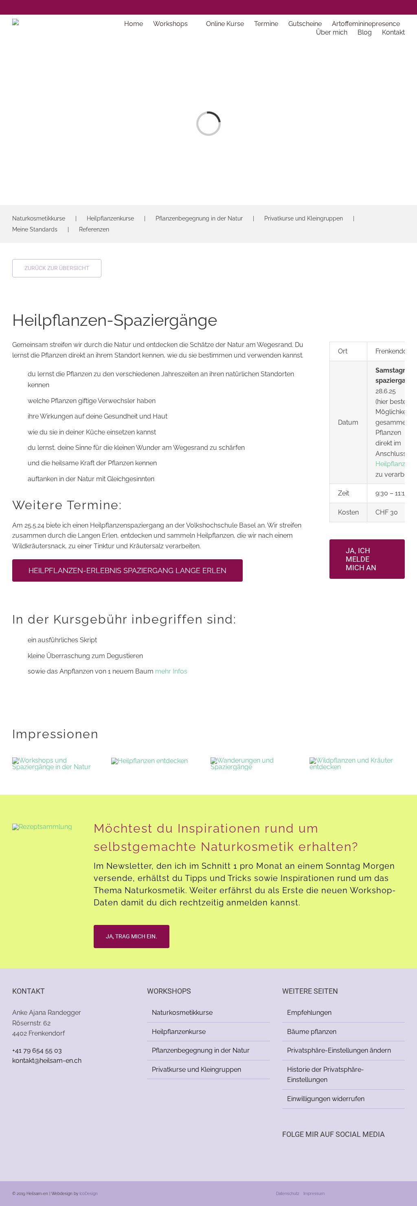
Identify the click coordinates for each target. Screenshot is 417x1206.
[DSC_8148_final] (149, 761)
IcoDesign (88, 1193)
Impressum (314, 1193)
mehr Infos (171, 671)
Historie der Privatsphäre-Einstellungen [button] (325, 1075)
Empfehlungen (309, 1012)
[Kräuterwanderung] (60, 760)
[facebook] (389, 7)
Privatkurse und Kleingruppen (303, 218)
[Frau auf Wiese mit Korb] (357, 760)
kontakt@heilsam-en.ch (46, 1060)
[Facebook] (284, 1156)
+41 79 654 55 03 (37, 1050)
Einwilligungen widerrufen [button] (325, 1099)
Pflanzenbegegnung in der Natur (199, 218)
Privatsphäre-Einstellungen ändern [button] (339, 1050)
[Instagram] (295, 1156)
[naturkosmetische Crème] (42, 827)
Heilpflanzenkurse (110, 218)
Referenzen (94, 229)
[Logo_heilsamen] (45, 22)
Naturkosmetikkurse (38, 218)
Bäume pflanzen (311, 1032)
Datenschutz (287, 1193)
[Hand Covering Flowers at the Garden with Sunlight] (258, 760)
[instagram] (402, 7)
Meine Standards (34, 229)
